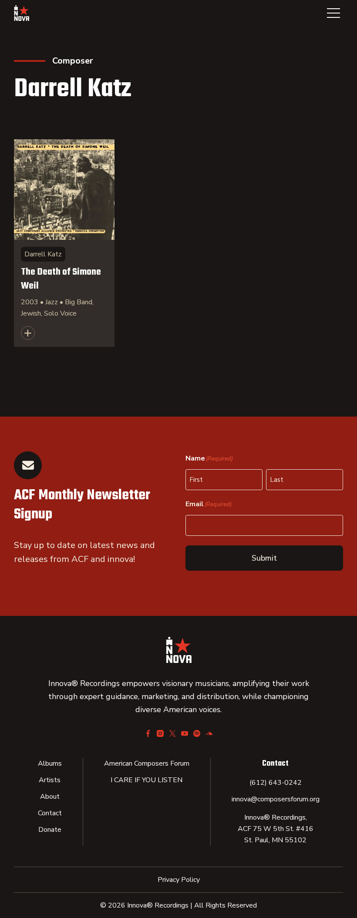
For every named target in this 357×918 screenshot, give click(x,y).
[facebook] (148, 733)
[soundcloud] (208, 733)
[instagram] (160, 733)
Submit (264, 558)
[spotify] (196, 733)
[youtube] (184, 733)
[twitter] (172, 733)
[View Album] (64, 243)
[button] (333, 13)
